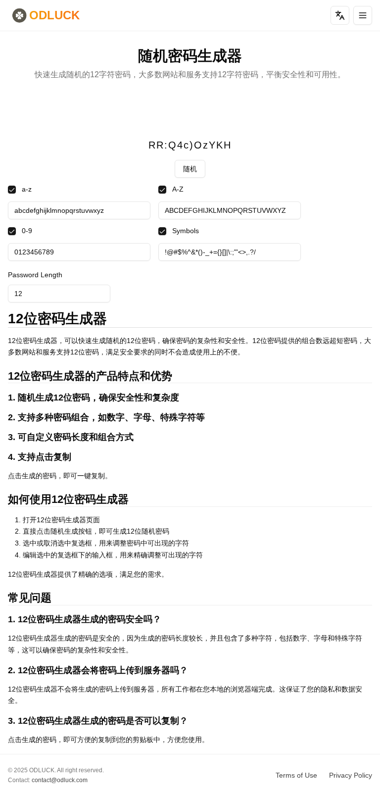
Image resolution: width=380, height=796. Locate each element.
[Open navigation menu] (362, 15)
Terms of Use (296, 775)
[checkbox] (12, 190)
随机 (190, 169)
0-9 (27, 230)
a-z (27, 189)
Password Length (35, 275)
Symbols (185, 230)
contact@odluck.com (60, 780)
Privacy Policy (350, 775)
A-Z (178, 189)
